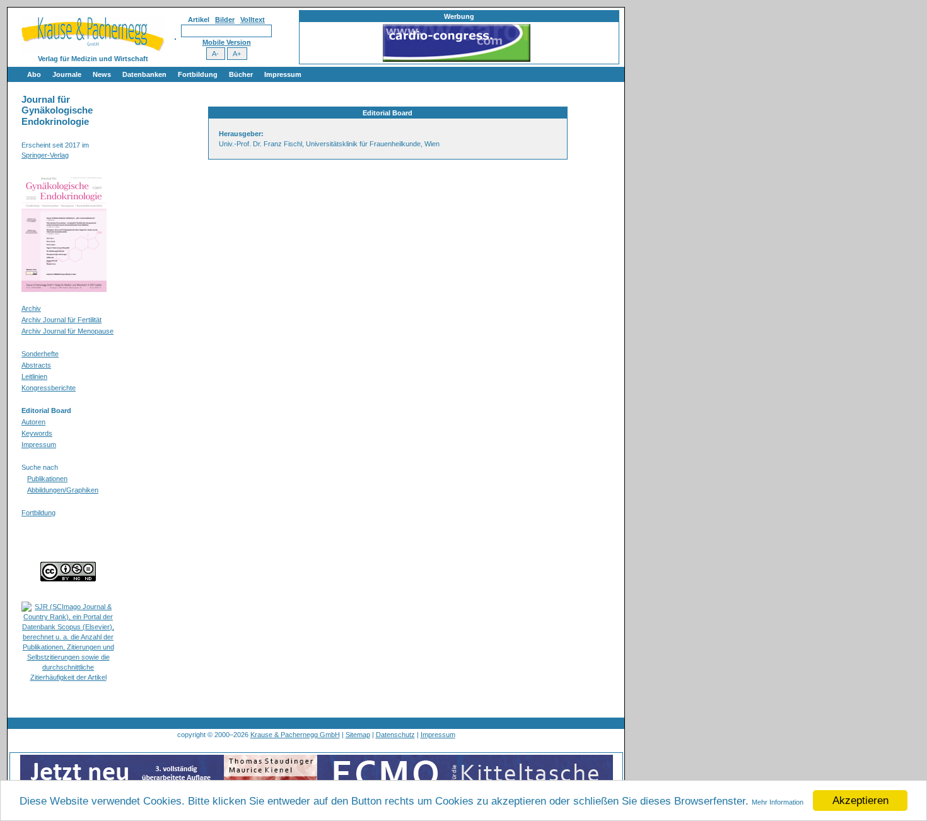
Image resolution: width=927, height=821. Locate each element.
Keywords (36, 433)
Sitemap (358, 734)
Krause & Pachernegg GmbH (295, 734)
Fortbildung (198, 74)
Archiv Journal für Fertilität (61, 319)
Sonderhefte (40, 354)
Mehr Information (777, 802)
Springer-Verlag (45, 155)
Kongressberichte (48, 388)
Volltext (252, 19)
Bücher (241, 74)
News (102, 74)
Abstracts (36, 365)
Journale (66, 74)
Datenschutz (395, 734)
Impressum (282, 74)
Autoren (33, 422)
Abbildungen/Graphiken (62, 490)
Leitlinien (34, 376)
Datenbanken (144, 74)
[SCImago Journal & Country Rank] (68, 677)
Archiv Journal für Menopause (67, 331)
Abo (34, 74)
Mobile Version (226, 42)
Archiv (31, 308)
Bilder (225, 19)
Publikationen (47, 478)
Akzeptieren (860, 800)
